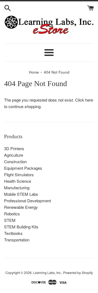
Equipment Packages (23, 168)
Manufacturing (16, 187)
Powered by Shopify (78, 272)
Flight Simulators (19, 174)
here (89, 100)
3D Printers (14, 148)
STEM (10, 220)
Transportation (16, 239)
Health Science (17, 181)
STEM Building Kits (21, 226)
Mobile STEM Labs (21, 194)
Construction (15, 161)
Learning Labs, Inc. (47, 272)
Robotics (12, 213)
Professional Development (27, 200)
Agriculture (13, 155)
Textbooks (13, 233)
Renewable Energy (21, 207)
